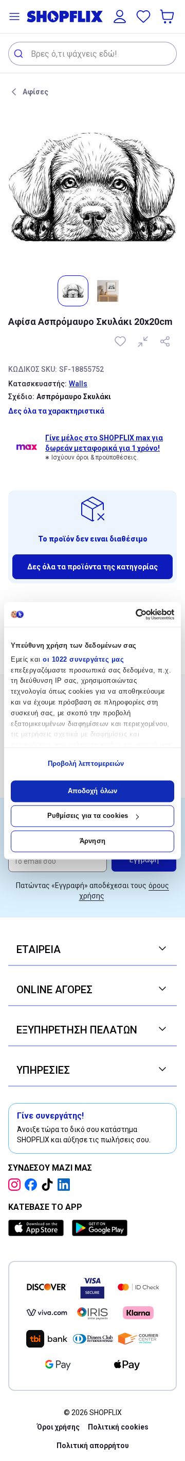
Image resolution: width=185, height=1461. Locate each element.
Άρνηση (92, 841)
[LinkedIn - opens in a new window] (66, 1184)
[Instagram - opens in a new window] (16, 1184)
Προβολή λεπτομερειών (86, 764)
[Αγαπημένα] (143, 16)
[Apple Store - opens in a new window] (38, 1228)
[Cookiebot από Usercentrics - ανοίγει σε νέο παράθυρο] (131, 614)
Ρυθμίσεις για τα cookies (87, 816)
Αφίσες (35, 92)
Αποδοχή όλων (92, 791)
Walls (78, 384)
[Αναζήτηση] (20, 53)
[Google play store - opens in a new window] (100, 1228)
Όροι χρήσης (58, 1427)
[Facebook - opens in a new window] (33, 1184)
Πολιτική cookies (118, 1427)
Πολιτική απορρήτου (93, 1445)
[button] (14, 16)
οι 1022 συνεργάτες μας (83, 659)
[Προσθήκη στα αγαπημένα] (121, 341)
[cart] (168, 16)
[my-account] (119, 16)
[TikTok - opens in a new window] (49, 1184)
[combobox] (92, 53)
